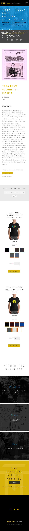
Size (11, 264)
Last (14, 196)
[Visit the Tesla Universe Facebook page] (14, 510)
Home (4, 30)
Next (22, 192)
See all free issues (6, 176)
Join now (7, 173)
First (7, 192)
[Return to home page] (14, 522)
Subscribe (14, 482)
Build (11, 30)
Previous (14, 192)
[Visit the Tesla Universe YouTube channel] (18, 510)
